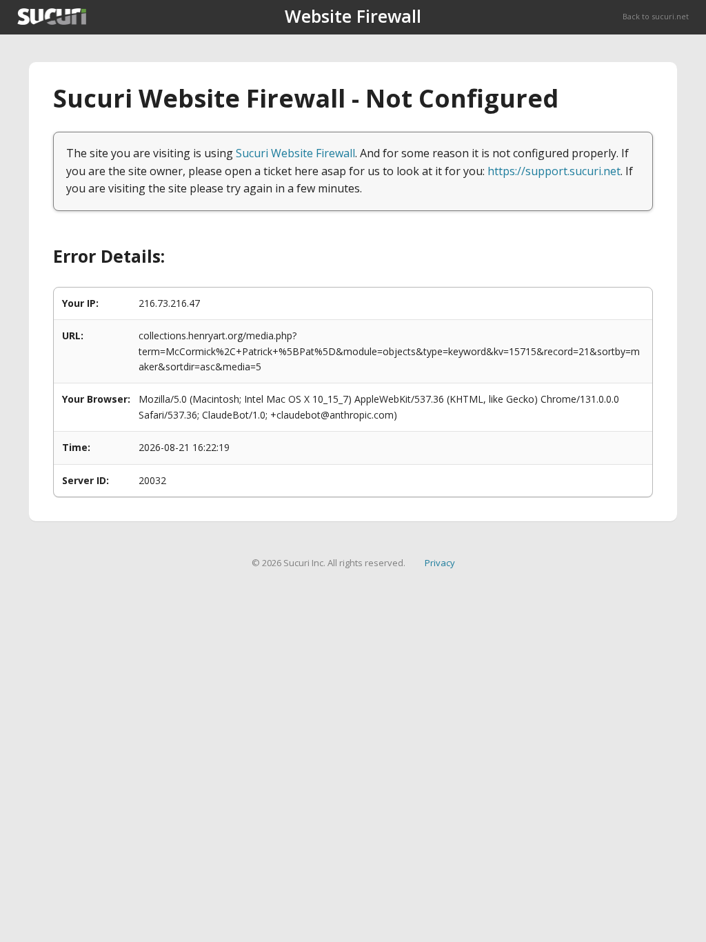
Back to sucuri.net (656, 16)
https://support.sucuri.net (554, 171)
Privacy (440, 563)
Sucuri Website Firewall (295, 153)
